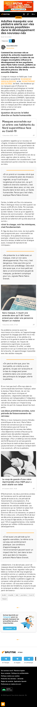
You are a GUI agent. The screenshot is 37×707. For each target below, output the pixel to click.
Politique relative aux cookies (10, 676)
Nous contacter (6, 673)
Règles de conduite (7, 681)
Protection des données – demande (12, 679)
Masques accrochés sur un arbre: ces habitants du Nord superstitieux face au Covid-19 (18, 126)
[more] (34, 135)
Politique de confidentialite (20, 673)
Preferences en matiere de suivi (11, 684)
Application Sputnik (20, 681)
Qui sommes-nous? (7, 670)
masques (4, 599)
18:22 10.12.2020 (6, 37)
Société (4, 595)
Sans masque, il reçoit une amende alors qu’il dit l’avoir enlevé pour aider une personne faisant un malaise (17, 316)
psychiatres (24, 595)
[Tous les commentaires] (3, 704)
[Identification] (24, 14)
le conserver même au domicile (16, 80)
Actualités (10, 595)
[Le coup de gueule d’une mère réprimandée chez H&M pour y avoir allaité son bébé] (18, 464)
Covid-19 (31, 595)
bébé (17, 595)
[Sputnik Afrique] (6, 15)
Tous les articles (10, 48)
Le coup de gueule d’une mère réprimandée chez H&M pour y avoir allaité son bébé (17, 482)
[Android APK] (7, 689)
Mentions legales (19, 670)
